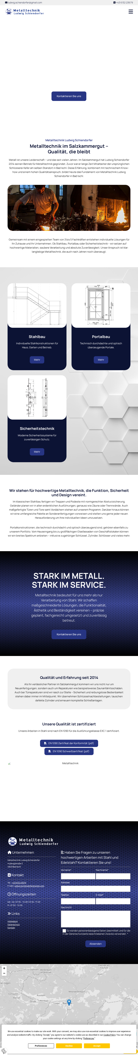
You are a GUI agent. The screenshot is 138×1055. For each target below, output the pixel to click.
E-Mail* (100, 895)
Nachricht (66, 907)
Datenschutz (14, 924)
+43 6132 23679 (124, 2)
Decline (69, 1046)
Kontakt (11, 927)
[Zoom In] (4, 968)
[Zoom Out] (4, 973)
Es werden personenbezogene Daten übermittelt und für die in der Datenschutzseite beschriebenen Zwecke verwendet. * (96, 932)
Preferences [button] (88, 1038)
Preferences (41, 1046)
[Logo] (24, 12)
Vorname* (66, 870)
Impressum (13, 921)
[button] (91, 11)
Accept (96, 1046)
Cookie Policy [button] (109, 1035)
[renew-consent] (4, 1051)
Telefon (65, 895)
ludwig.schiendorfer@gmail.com (25, 2)
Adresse (65, 882)
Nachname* (102, 870)
